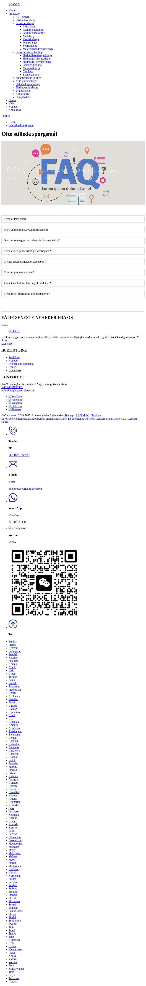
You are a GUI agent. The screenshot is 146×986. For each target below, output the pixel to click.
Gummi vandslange (34, 32)
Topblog (96, 415)
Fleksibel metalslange (28, 84)
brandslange (113, 418)
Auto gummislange (26, 80)
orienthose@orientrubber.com (18, 390)
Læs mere (6, 343)
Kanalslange (23, 93)
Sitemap (69, 415)
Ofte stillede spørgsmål (21, 125)
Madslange (29, 36)
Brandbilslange (35, 418)
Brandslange (23, 90)
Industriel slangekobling (29, 52)
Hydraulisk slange (26, 20)
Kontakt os (15, 109)
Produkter (14, 13)
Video (12, 103)
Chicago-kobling (32, 64)
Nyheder (13, 106)
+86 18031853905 (12, 387)
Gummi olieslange (33, 29)
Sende (4, 325)
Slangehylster (23, 97)
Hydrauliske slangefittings (37, 55)
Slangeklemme (31, 74)
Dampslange (30, 42)
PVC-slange (22, 16)
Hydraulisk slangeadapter (37, 58)
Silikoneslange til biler (28, 77)
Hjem (12, 10)
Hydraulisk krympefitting (37, 61)
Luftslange (29, 26)
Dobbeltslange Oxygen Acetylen (86, 418)
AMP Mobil (82, 415)
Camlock (28, 71)
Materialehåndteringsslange (38, 48)
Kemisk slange (31, 39)
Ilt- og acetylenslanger (13, 418)
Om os (12, 100)
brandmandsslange (56, 418)
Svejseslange (30, 45)
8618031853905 (18, 521)
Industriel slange (25, 23)
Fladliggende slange (27, 87)
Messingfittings (31, 68)
